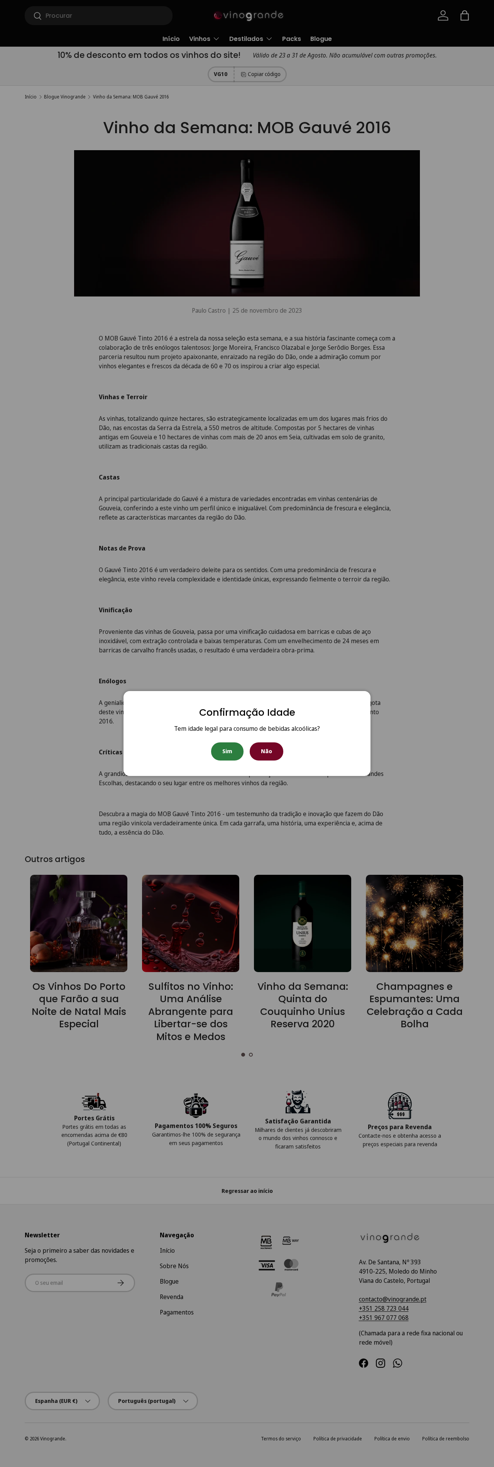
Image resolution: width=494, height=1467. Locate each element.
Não (266, 751)
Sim (227, 751)
